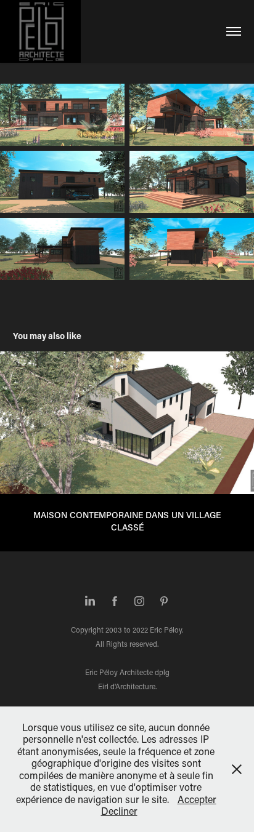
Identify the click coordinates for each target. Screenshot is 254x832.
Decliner (119, 810)
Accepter (197, 799)
